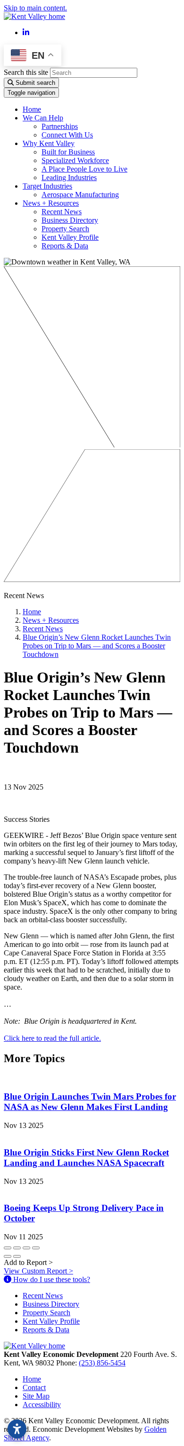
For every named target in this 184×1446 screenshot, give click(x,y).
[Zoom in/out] (36, 1247)
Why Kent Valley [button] (49, 143)
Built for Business (68, 152)
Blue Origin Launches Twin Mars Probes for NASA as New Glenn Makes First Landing (90, 1101)
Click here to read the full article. (52, 1038)
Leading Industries (69, 177)
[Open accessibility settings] (17, 1428)
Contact (34, 1387)
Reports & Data (65, 246)
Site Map (36, 1396)
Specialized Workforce (75, 160)
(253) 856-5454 (102, 1363)
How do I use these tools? (50, 1279)
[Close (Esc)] (7, 1247)
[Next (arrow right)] (17, 1256)
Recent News (62, 212)
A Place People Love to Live (84, 169)
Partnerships (60, 126)
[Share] (17, 1247)
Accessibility (42, 1405)
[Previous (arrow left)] (7, 1256)
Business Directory (70, 220)
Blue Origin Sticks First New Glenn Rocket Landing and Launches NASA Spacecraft (86, 1157)
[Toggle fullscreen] (26, 1247)
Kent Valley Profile (70, 237)
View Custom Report (38, 1271)
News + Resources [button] (51, 203)
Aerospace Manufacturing (80, 195)
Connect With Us (67, 135)
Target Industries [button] (47, 186)
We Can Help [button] (43, 118)
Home (32, 109)
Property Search (65, 229)
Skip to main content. (35, 8)
